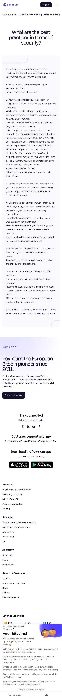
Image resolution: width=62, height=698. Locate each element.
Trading (6, 508)
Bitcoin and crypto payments (16, 527)
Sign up (46, 5)
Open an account (13, 395)
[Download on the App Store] (19, 464)
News (5, 588)
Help (14, 14)
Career (5, 592)
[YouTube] (33, 426)
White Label (8, 536)
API (3, 541)
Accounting (8, 532)
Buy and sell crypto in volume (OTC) (19, 522)
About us (6, 578)
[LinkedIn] (28, 426)
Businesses (7, 564)
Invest (5, 560)
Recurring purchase (12, 494)
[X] (22, 426)
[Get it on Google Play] (42, 464)
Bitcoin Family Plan (11, 499)
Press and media (10, 597)
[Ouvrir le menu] (57, 5)
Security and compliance (14, 583)
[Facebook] (39, 426)
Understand (8, 555)
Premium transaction (12, 504)
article (35, 313)
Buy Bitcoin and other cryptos (16, 489)
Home (5, 14)
